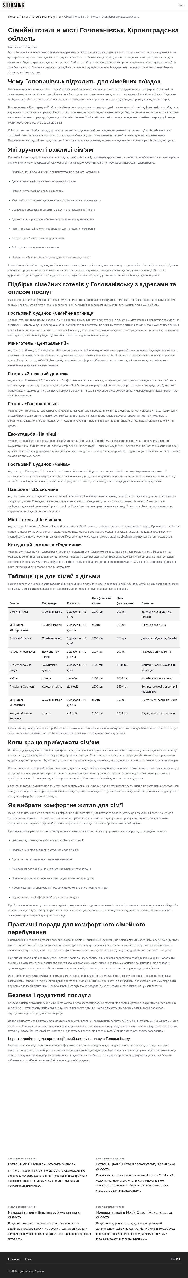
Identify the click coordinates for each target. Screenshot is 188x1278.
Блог (28, 1259)
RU (178, 1259)
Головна (14, 1259)
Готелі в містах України (22, 47)
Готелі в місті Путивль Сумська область (41, 1164)
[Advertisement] (94, 1123)
